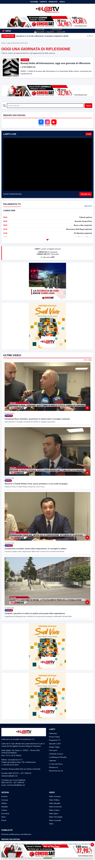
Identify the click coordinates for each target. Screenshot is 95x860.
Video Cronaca (55, 796)
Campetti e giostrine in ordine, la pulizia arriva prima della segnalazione (35, 613)
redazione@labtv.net (9, 776)
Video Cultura (54, 810)
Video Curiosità (55, 820)
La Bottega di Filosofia (57, 757)
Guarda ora (85, 194)
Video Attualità (54, 803)
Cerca (62, 2)
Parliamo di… (54, 767)
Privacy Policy (54, 737)
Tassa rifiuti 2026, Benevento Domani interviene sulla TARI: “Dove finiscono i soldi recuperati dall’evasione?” (48, 36)
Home (3, 43)
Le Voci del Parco (56, 764)
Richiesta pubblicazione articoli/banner (16, 834)
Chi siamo (34, 2)
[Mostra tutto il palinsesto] (47, 240)
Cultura (4, 810)
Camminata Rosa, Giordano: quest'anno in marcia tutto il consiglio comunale (37, 419)
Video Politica (54, 800)
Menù (7, 31)
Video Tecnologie (55, 817)
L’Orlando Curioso (56, 754)
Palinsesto (53, 733)
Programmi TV (54, 740)
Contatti (43, 2)
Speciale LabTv (55, 744)
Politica (4, 803)
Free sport (53, 750)
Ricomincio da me (56, 771)
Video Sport (53, 813)
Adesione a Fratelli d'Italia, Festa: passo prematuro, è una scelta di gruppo (36, 484)
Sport (3, 817)
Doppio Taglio (54, 747)
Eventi (3, 820)
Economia (5, 813)
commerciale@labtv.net (16, 785)
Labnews (52, 761)
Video (51, 824)
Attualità (25, 59)
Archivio (4, 796)
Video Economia (55, 807)
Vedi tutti (88, 206)
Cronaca (4, 800)
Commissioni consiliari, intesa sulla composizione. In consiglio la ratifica (35, 549)
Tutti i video (88, 360)
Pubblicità (53, 2)
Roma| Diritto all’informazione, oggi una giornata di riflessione (55, 63)
